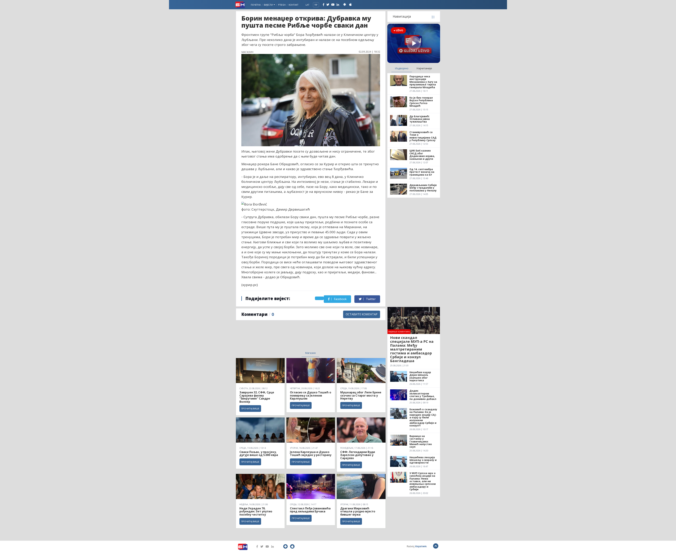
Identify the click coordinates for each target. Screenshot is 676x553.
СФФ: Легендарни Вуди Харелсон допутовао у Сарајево (357, 455)
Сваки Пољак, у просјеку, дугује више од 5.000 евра (258, 453)
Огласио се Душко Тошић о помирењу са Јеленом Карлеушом (310, 395)
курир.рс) (250, 284)
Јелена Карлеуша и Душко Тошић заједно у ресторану (310, 453)
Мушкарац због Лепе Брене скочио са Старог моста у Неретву (360, 395)
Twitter (370, 299)
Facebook (340, 299)
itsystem (421, 546)
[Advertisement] (282, 338)
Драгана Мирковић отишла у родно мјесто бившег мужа (357, 511)
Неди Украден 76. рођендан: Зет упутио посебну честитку (255, 511)
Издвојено (401, 68)
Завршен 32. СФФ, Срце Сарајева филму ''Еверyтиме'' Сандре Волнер (256, 397)
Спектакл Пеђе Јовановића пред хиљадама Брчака (310, 509)
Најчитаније (424, 68)
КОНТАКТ (293, 4)
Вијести (268, 4)
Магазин (310, 353)
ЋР (316, 4)
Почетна (256, 4)
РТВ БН (282, 4)
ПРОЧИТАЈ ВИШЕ (250, 408)
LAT (307, 4)
